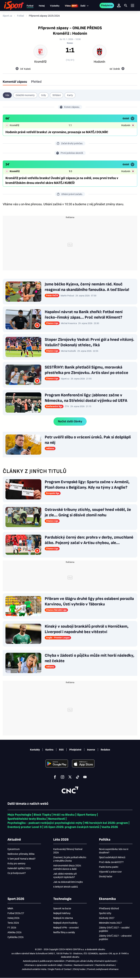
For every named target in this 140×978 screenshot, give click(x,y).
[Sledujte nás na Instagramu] (62, 777)
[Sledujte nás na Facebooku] (55, 777)
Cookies (68, 965)
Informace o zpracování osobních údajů (43, 965)
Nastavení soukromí (83, 965)
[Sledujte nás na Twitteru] (70, 777)
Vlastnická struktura (105, 965)
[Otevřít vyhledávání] (125, 5)
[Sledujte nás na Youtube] (85, 777)
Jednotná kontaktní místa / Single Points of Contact (46, 969)
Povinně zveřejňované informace (102, 969)
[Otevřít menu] (132, 5)
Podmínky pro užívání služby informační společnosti (91, 961)
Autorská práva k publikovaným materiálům (43, 961)
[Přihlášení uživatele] (118, 5)
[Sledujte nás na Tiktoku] (77, 777)
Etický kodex (79, 969)
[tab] (15, 81)
